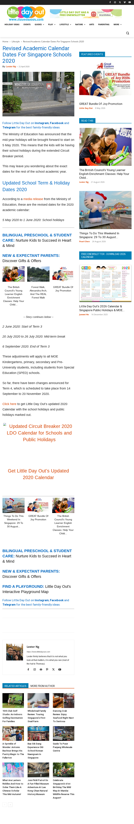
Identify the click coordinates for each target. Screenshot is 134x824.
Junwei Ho (84, 314)
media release (33, 199)
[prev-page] (4, 805)
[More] (62, 625)
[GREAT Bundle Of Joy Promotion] (63, 274)
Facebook (57, 123)
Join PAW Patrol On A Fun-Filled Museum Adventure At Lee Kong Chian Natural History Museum (38, 787)
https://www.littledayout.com (38, 652)
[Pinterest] (21, 625)
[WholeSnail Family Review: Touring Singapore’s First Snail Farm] (38, 700)
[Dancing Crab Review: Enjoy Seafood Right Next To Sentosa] (63, 700)
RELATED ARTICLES (15, 686)
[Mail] (42, 670)
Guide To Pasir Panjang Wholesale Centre (62, 747)
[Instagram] (115, 3)
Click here (9, 404)
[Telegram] (54, 625)
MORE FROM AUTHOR (43, 686)
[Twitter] (120, 3)
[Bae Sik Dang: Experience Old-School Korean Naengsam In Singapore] (38, 733)
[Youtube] (130, 3)
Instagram (42, 123)
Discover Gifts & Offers (21, 261)
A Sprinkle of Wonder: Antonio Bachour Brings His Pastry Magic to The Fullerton (13, 750)
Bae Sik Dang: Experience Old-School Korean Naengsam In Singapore (36, 750)
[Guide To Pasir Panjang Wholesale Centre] (63, 733)
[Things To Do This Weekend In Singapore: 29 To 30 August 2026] (13, 505)
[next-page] (10, 805)
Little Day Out (86, 108)
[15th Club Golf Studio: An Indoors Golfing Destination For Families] (13, 700)
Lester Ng (11, 66)
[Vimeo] (125, 3)
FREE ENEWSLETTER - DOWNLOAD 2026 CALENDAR (103, 255)
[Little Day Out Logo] (26, 13)
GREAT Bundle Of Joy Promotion (100, 104)
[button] (127, 33)
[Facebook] (110, 3)
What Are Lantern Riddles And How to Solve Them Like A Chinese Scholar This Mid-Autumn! (12, 787)
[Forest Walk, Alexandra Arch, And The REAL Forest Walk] (38, 274)
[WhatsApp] (30, 625)
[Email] (38, 625)
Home (5, 41)
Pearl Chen (84, 241)
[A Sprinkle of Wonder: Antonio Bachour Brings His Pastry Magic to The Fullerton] (13, 733)
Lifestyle (16, 41)
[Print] (46, 625)
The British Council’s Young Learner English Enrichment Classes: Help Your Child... (104, 173)
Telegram (9, 127)
